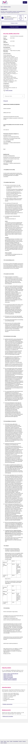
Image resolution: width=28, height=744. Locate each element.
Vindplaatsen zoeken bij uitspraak (10, 678)
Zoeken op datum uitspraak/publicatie (10, 673)
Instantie (5, 36)
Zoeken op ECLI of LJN (8, 676)
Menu (24, 2)
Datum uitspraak (5, 39)
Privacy (8, 741)
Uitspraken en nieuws (7, 6)
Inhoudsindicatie (6, 53)
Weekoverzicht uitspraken (8, 716)
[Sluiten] (25, 17)
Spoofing (20, 741)
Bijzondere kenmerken (5, 51)
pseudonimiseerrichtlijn (8, 18)
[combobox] (14, 96)
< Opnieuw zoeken (14, 23)
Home (2, 6)
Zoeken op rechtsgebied (8, 677)
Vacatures (24, 741)
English (2, 741)
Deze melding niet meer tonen (20, 17)
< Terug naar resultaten (14, 26)
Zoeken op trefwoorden (7, 674)
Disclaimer (5, 742)
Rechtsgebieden (6, 47)
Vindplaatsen (6, 83)
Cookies (11, 741)
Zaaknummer (6, 44)
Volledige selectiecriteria (7, 704)
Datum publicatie (5, 42)
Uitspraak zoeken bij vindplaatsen (10, 679)
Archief (2, 742)
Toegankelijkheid (15, 741)
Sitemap (5, 741)
